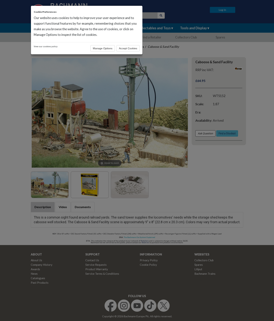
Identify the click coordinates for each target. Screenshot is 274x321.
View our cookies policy (45, 46)
